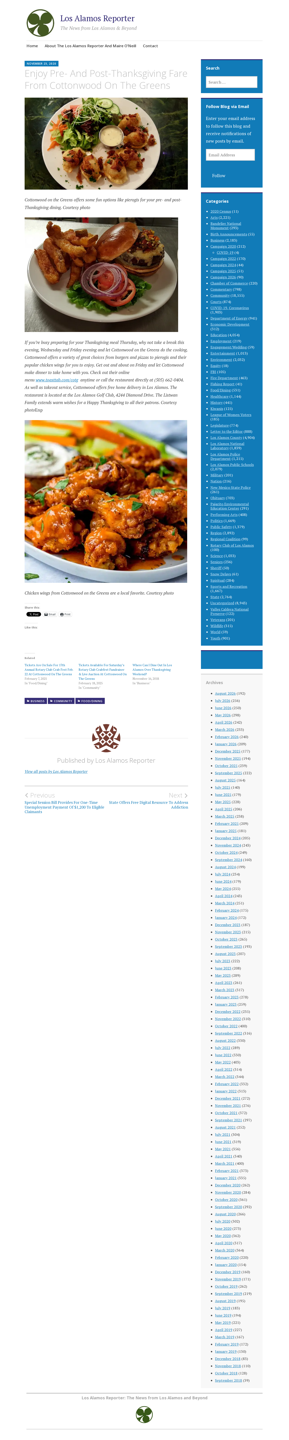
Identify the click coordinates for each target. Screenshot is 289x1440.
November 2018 (228, 1365)
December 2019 (227, 1271)
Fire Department (224, 377)
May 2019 (223, 1322)
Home (32, 45)
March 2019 (224, 1336)
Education (218, 334)
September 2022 (228, 1033)
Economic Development (229, 324)
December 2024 (227, 837)
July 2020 (222, 1221)
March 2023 (224, 989)
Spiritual (217, 580)
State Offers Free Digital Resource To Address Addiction (148, 800)
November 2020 (228, 1192)
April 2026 (223, 722)
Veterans (217, 619)
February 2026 (227, 736)
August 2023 (225, 953)
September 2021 (228, 1120)
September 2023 (228, 946)
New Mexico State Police (230, 487)
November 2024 (228, 845)
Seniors (216, 561)
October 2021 (226, 1112)
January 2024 (226, 917)
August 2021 (225, 1127)
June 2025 (223, 794)
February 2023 (227, 997)
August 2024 (225, 866)
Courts (215, 301)
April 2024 (223, 895)
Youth (215, 638)
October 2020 (226, 1199)
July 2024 (222, 874)
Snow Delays (220, 574)
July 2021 (222, 1134)
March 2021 (224, 1163)
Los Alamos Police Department (225, 456)
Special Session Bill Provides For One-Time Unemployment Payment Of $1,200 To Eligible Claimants (64, 802)
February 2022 (227, 1083)
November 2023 (228, 931)
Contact (150, 45)
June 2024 (223, 881)
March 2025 (224, 816)
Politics (216, 520)
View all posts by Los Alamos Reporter (56, 771)
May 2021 (223, 1148)
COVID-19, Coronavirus (229, 307)
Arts (214, 217)
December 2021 (227, 1098)
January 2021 (226, 1177)
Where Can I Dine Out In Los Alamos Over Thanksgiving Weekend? (152, 669)
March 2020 (224, 1250)
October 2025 (226, 765)
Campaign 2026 (223, 277)
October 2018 (226, 1373)
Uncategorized (222, 602)
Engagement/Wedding (228, 347)
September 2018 (228, 1380)
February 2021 (227, 1170)
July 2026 (222, 700)
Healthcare (219, 396)
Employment (221, 341)
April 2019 (223, 1329)
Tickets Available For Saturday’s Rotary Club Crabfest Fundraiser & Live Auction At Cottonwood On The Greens (103, 672)
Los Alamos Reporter (97, 18)
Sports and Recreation (228, 586)
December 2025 (227, 751)
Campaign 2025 (223, 270)
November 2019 (228, 1279)
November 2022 (228, 1018)
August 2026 (225, 693)
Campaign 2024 (223, 264)
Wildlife (216, 625)
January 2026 (226, 743)
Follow (218, 175)
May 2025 (223, 801)
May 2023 (223, 975)
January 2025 (226, 830)
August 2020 (225, 1214)
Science (216, 555)
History (216, 402)
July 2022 (222, 1047)
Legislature (219, 425)
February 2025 (227, 823)
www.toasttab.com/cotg (57, 380)
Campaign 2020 (223, 246)
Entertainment (222, 353)
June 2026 (223, 707)
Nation (216, 481)
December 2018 (227, 1358)
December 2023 (227, 924)
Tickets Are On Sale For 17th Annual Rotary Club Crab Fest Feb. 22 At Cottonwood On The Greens (49, 669)
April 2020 (223, 1242)
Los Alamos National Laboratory (227, 445)
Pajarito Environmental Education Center (229, 506)
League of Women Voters (230, 414)
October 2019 (226, 1286)
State (214, 596)
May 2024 (223, 888)
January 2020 (226, 1264)
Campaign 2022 (223, 258)
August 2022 (225, 1040)
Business (38, 701)
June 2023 (223, 968)
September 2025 (228, 772)
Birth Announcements (228, 234)
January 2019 (226, 1351)
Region (216, 532)
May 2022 (223, 1062)
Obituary (217, 497)
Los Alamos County (226, 437)
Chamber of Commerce (229, 283)
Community (63, 701)
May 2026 (223, 715)
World (215, 631)
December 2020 (227, 1185)
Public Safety (221, 526)
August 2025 (225, 780)
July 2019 (222, 1308)
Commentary (221, 289)
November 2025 (228, 758)
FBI (213, 371)
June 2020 (223, 1228)
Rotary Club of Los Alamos (232, 545)
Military (216, 475)
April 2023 (223, 982)
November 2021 (228, 1105)
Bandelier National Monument (225, 225)
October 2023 (226, 939)
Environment (221, 359)
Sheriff (215, 567)
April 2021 (223, 1156)
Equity (215, 365)
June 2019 (223, 1315)
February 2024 (227, 910)
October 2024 (226, 852)
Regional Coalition (225, 538)
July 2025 (222, 787)
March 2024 (224, 903)
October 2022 (226, 1026)
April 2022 (223, 1069)
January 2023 (226, 1004)
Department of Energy (228, 318)
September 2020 (228, 1206)
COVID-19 (225, 252)
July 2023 (222, 960)
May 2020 (223, 1235)
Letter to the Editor (226, 431)
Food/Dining (92, 701)
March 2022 (224, 1076)
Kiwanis (216, 408)
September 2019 (228, 1293)
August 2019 (225, 1300)
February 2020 (227, 1257)
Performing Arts (224, 514)
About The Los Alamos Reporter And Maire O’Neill (90, 45)
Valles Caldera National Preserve (229, 611)
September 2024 (228, 859)
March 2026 (224, 729)
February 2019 (227, 1344)
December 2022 (227, 1011)
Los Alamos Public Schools (232, 464)
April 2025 (223, 809)
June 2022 (223, 1054)
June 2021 (223, 1141)
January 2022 (226, 1091)
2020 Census (220, 211)
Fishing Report (222, 383)
